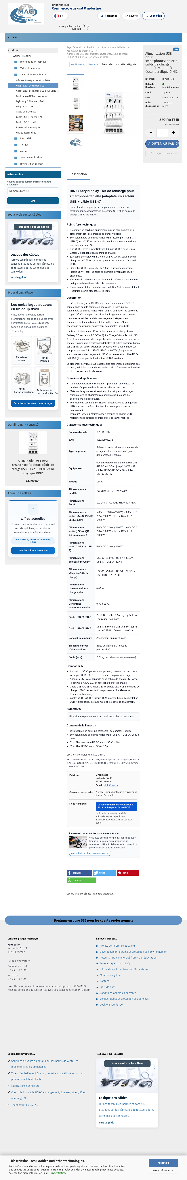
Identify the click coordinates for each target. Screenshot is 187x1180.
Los (33, 200)
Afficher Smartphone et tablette (33, 80)
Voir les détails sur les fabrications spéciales (90, 853)
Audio (23, 151)
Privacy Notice (57, 1173)
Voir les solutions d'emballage (33, 403)
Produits (13, 50)
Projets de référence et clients (118, 945)
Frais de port (107, 987)
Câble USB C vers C (26, 122)
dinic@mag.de (111, 785)
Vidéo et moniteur (30, 68)
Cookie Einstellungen (112, 1004)
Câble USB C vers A (26, 111)
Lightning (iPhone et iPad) (30, 101)
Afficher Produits (22, 56)
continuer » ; (78, 64)
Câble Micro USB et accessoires (32, 96)
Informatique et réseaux (33, 61)
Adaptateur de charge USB (30, 85)
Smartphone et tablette (33, 74)
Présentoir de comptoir (28, 127)
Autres (13, 37)
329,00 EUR (33, 480)
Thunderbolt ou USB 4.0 (24, 1104)
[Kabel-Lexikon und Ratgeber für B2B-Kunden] (33, 235)
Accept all (163, 1162)
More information (163, 1170)
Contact (104, 981)
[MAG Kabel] (27, 13)
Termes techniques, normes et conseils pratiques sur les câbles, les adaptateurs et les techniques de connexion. (32, 265)
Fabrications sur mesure (25, 1085)
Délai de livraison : (150, 86)
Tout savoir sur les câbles (33, 226)
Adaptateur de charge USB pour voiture (37, 90)
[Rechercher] (136, 26)
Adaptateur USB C (25, 106)
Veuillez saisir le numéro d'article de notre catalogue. (29, 183)
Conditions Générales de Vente (118, 993)
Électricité (25, 138)
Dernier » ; (93, 64)
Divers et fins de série (31, 164)
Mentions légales (110, 975)
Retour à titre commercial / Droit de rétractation (128, 957)
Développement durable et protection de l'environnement (133, 951)
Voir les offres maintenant (33, 550)
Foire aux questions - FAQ (115, 963)
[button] (140, 26)
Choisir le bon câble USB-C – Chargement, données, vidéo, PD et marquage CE (48, 1095)
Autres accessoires (26, 132)
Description (78, 174)
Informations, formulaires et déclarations (124, 969)
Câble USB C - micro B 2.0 (29, 117)
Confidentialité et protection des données (124, 998)
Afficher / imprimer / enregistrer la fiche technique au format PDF (115, 806)
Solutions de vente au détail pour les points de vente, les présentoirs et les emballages (44, 1063)
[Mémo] (147, 26)
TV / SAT (24, 144)
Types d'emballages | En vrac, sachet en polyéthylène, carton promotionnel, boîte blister (47, 1076)
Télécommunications (31, 157)
